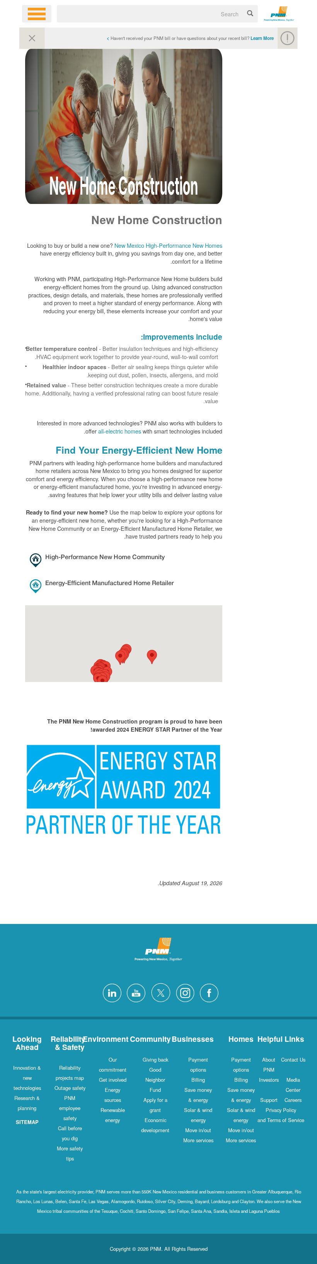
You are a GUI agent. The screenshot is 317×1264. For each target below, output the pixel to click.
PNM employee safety (69, 1108)
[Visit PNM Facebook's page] (207, 992)
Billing (241, 1079)
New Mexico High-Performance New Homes (168, 245)
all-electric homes (119, 431)
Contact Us (293, 1059)
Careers (293, 1099)
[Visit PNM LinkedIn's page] (110, 992)
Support (269, 1099)
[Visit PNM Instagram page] (183, 992)
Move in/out (241, 1130)
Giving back (155, 1059)
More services (241, 1140)
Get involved (112, 1079)
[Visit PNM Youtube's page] (134, 992)
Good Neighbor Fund (155, 1079)
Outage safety (70, 1087)
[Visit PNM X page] (158, 992)
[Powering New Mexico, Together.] (279, 13)
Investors (269, 1079)
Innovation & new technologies (27, 1077)
